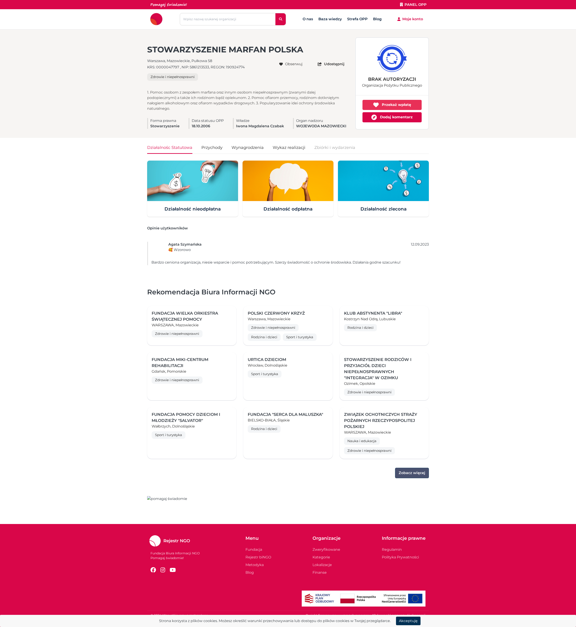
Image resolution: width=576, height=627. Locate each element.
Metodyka (254, 565)
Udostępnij (334, 64)
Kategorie (321, 557)
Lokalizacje (322, 565)
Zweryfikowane (326, 549)
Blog (377, 19)
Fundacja (253, 549)
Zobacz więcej (412, 473)
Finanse (320, 572)
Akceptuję (408, 621)
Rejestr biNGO (258, 557)
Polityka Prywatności (400, 557)
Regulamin (392, 549)
